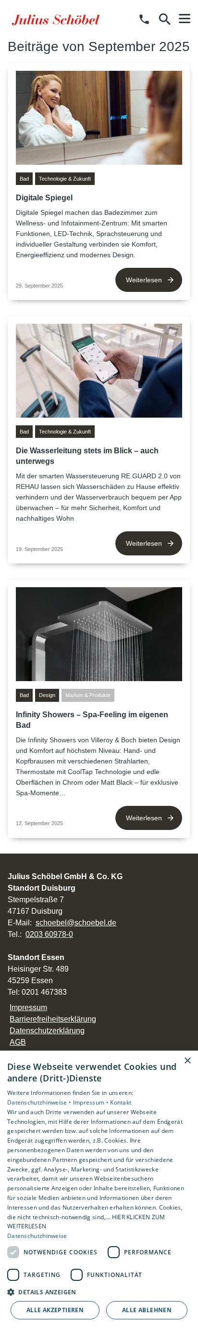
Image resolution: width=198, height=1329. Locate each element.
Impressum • (92, 1102)
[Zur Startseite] (57, 19)
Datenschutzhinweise (37, 1236)
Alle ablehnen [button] (147, 1310)
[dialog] (99, 1190)
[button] (184, 18)
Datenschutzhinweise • (40, 1102)
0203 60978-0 (49, 934)
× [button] (187, 1061)
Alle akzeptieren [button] (55, 1310)
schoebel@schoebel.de (76, 923)
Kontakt (120, 1102)
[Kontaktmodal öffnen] (144, 19)
